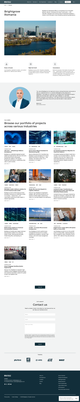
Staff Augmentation (62, 379)
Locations (41, 379)
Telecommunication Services (63, 389)
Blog (56, 1)
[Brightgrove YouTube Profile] (10, 384)
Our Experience (42, 1)
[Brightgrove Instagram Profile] (7, 384)
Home (5, 5)
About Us (29, 1)
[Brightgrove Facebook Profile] (5, 384)
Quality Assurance (61, 381)
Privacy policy (7, 396)
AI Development (61, 387)
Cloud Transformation (62, 383)
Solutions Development (62, 377)
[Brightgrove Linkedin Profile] (9, 384)
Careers (41, 381)
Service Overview (61, 375)
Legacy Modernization (62, 385)
